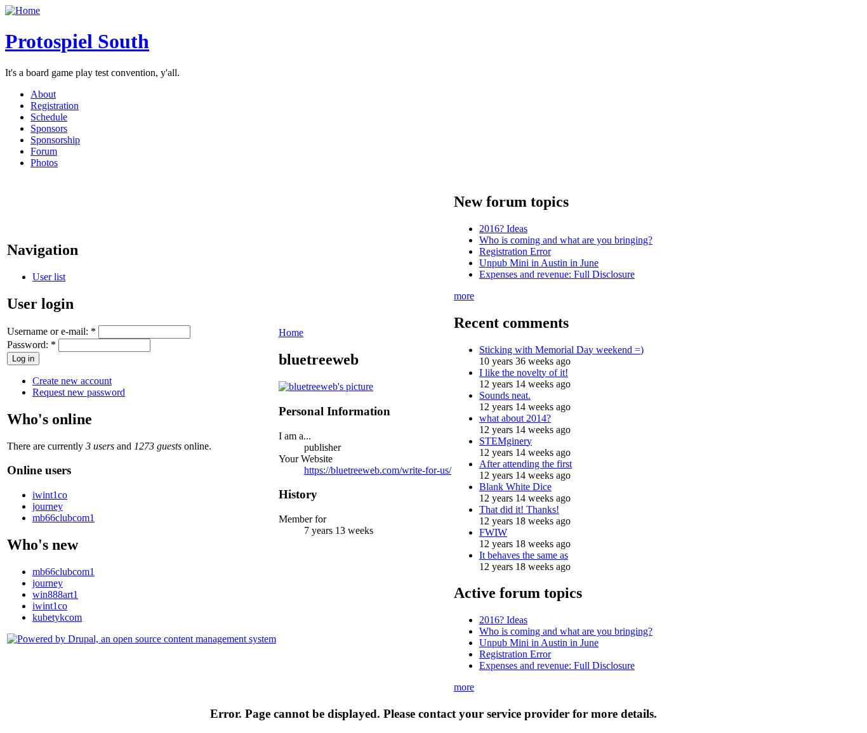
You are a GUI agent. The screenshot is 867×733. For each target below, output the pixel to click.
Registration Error (515, 251)
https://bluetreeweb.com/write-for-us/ (377, 470)
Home (291, 332)
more (464, 295)
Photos (44, 162)
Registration (54, 105)
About (43, 94)
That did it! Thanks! (519, 509)
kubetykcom (57, 617)
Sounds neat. (505, 395)
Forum (43, 151)
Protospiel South (77, 41)
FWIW (493, 532)
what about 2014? (515, 418)
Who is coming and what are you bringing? (565, 240)
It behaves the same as (523, 555)
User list (48, 276)
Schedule (48, 117)
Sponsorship (55, 139)
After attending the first (525, 463)
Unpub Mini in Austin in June (539, 262)
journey (47, 506)
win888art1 (55, 594)
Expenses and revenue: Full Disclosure (557, 274)
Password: (31, 344)
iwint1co (49, 495)
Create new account (72, 380)
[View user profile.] (326, 386)
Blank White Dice (515, 486)
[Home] (22, 10)
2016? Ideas (503, 228)
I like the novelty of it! (523, 372)
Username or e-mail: (51, 331)
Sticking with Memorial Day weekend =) (561, 349)
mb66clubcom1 (63, 517)
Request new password (78, 392)
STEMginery (505, 441)
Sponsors (48, 128)
